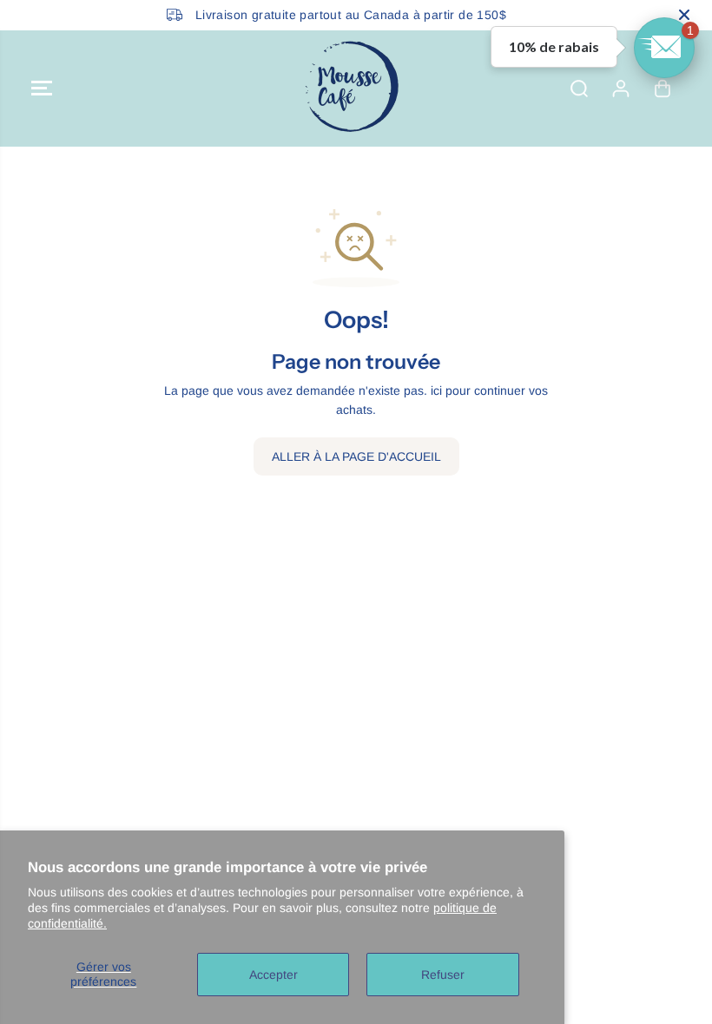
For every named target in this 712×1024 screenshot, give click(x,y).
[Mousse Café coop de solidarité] (351, 88)
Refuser (443, 974)
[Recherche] (579, 88)
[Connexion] (621, 88)
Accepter (273, 974)
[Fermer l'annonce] (684, 15)
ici (436, 390)
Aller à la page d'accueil (356, 456)
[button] (41, 88)
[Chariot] (662, 88)
